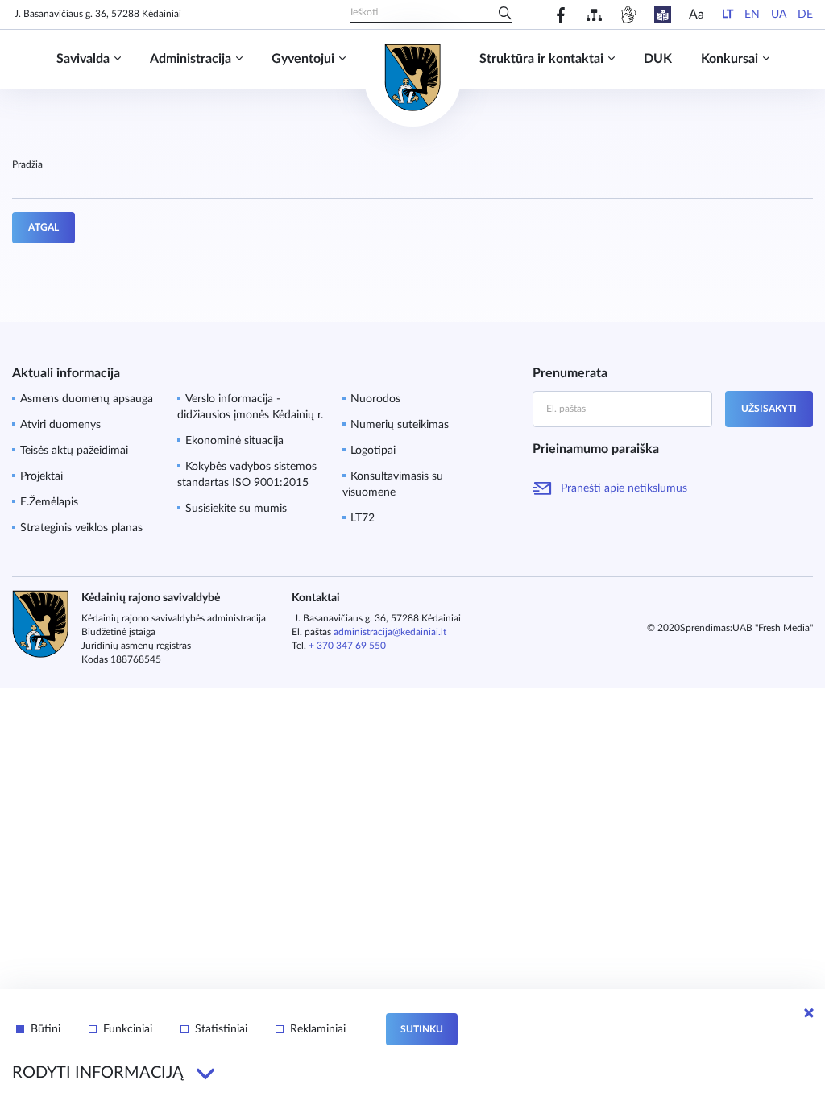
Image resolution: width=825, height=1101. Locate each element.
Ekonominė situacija (234, 441)
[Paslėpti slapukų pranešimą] (809, 1013)
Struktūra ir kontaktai (541, 58)
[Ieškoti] (505, 14)
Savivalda (83, 58)
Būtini (45, 1029)
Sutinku (421, 1029)
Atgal (43, 227)
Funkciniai (127, 1029)
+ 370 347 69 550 (347, 645)
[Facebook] (561, 15)
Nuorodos (375, 399)
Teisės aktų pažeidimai (74, 450)
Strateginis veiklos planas (81, 528)
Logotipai (373, 450)
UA (778, 14)
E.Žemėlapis (49, 502)
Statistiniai (221, 1029)
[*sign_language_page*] (628, 14)
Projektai (41, 476)
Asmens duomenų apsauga (86, 399)
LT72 (362, 518)
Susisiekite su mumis (236, 508)
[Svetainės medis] (594, 15)
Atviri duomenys (60, 424)
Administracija (190, 58)
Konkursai (729, 58)
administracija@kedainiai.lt (390, 632)
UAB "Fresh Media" (772, 628)
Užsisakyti (769, 408)
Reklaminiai (318, 1029)
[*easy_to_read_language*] (662, 14)
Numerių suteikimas (399, 424)
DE (805, 14)
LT (727, 14)
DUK (658, 58)
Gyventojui (303, 58)
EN (752, 14)
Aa (696, 14)
